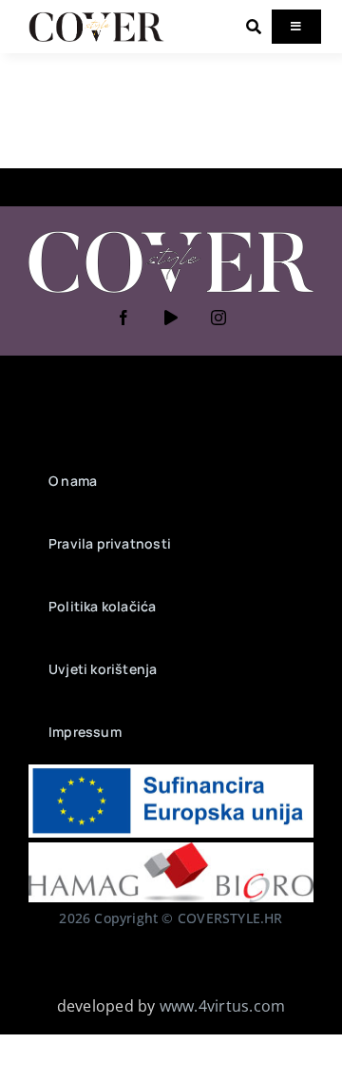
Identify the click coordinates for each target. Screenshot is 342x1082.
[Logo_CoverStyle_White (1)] (171, 232)
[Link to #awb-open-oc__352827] (253, 26)
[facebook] (123, 318)
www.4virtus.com (223, 1005)
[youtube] (171, 318)
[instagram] (219, 318)
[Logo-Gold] (96, 17)
